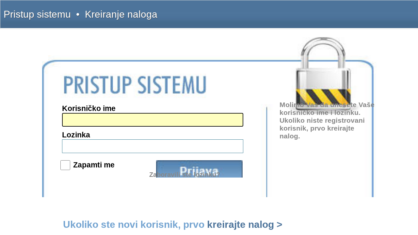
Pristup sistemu (37, 14)
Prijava (199, 169)
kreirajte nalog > (244, 224)
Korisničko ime (89, 108)
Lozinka (76, 135)
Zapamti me (94, 165)
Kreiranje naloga (121, 14)
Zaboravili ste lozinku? (184, 174)
